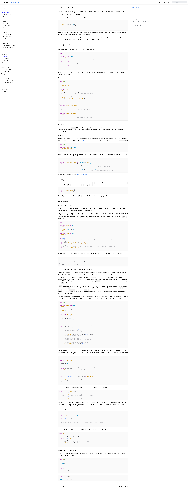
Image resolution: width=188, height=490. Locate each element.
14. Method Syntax (6, 69)
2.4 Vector (5, 23)
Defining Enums (135, 7)
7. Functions (5, 49)
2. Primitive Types (6, 14)
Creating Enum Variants (138, 19)
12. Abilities (4, 63)
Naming (133, 14)
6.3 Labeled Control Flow (9, 45)
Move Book (6, 2)
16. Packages (5, 76)
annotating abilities (82, 174)
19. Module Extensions (7, 82)
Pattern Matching (77, 283)
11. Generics (5, 60)
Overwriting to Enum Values (139, 25)
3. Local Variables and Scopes (9, 30)
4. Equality (4, 32)
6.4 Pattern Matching (8, 47)
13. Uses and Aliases (7, 65)
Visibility (133, 9)
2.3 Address (6, 21)
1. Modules (4, 10)
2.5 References (6, 25)
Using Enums (134, 16)
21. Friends (4, 91)
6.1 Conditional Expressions (9, 41)
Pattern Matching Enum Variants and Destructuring (141, 22)
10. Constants (5, 58)
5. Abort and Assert (7, 34)
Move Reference (15, 2)
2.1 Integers (6, 17)
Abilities (134, 12)
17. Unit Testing (5, 78)
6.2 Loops (5, 43)
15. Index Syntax (6, 71)
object (82, 140)
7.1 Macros (5, 52)
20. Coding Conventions (8, 87)
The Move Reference (6, 6)
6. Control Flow (5, 38)
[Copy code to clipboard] (126, 22)
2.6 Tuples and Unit (7, 27)
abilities (78, 38)
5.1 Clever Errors (7, 36)
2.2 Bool (5, 19)
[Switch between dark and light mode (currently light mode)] (162, 2)
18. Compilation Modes (7, 80)
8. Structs (4, 54)
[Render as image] (123, 22)
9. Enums (4, 56)
